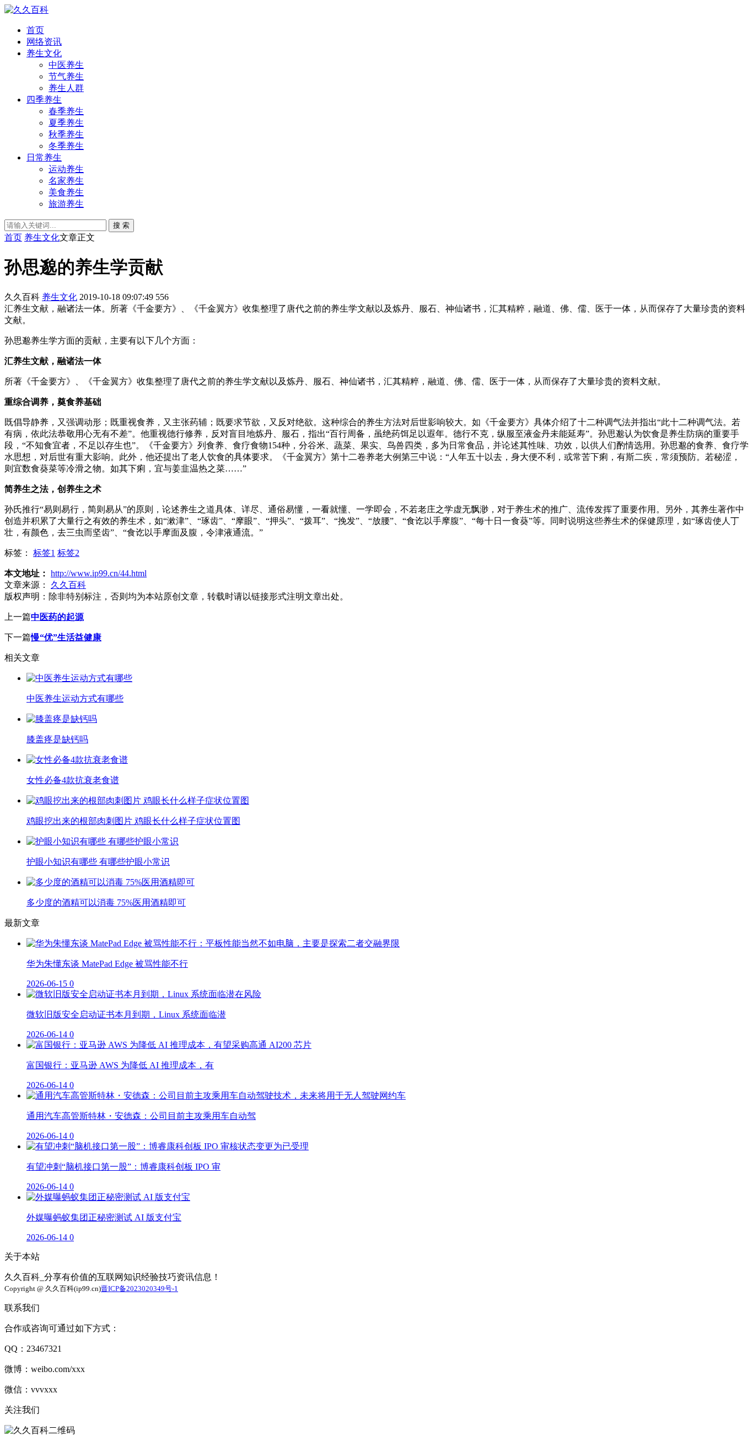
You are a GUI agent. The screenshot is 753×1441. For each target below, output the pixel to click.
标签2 (68, 553)
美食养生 (66, 192)
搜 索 (121, 225)
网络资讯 (44, 41)
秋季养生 (66, 134)
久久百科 (68, 585)
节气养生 (66, 76)
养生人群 (66, 88)
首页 (35, 30)
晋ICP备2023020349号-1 (139, 1288)
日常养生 (44, 157)
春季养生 (66, 111)
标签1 (44, 553)
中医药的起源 (57, 617)
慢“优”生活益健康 (66, 637)
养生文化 (44, 53)
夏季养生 (66, 122)
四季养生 (44, 99)
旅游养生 (66, 203)
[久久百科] (26, 9)
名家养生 (66, 180)
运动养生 (66, 169)
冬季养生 (66, 146)
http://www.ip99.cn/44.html (99, 573)
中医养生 (66, 64)
